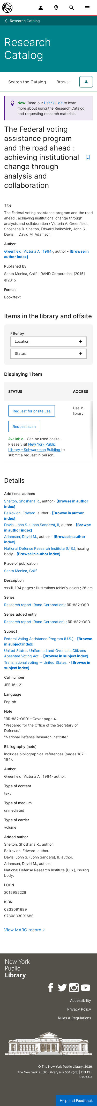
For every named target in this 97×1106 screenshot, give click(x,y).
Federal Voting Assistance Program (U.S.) (38, 638)
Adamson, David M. (20, 536)
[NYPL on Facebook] (51, 988)
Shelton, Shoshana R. (22, 501)
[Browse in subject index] (65, 656)
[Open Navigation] (87, 7)
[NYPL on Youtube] (86, 988)
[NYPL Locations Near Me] (56, 7)
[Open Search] (71, 7)
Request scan (24, 426)
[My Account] (40, 7)
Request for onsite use (31, 411)
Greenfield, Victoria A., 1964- (28, 251)
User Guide (53, 103)
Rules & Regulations (74, 1018)
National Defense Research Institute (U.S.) (39, 548)
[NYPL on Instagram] (74, 988)
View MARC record (22, 929)
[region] (48, 422)
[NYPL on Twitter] (63, 988)
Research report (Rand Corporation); (35, 605)
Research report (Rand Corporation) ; (35, 622)
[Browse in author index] (39, 554)
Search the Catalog (27, 81)
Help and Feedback (76, 1100)
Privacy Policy (79, 1009)
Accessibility (80, 1000)
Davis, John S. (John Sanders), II (31, 525)
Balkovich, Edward (19, 513)
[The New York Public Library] (7, 8)
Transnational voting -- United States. (36, 662)
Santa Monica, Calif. (21, 571)
